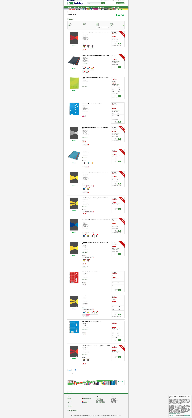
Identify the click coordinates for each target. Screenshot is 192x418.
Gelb (97, 24)
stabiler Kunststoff (90, 185)
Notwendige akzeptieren (180, 415)
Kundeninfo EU (85, 402)
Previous (68, 25)
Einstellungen (171, 415)
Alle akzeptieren (187, 415)
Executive (112, 24)
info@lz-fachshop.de (99, 400)
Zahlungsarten (70, 401)
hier (103, 373)
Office (111, 23)
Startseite (69, 11)
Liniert (84, 24)
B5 (70, 25)
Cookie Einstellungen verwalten (72, 410)
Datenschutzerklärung (172, 413)
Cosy (111, 26)
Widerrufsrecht (70, 406)
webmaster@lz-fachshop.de (100, 402)
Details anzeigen (84, 40)
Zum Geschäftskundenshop (78, 0)
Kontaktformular (98, 398)
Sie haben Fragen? (102, 0)
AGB (114, 0)
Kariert (84, 23)
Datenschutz (70, 403)
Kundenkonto (107, 0)
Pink (97, 25)
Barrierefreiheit (70, 409)
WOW (111, 25)
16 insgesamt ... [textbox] (99, 27)
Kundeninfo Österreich (86, 399)
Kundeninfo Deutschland (87, 398)
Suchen (103, 3)
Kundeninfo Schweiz (86, 401)
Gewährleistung (70, 407)
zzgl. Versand (117, 38)
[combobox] (94, 3)
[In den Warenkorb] (119, 43)
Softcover (84, 185)
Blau (97, 23)
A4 (70, 23)
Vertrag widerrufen (121, 0)
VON (111, 28)
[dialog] (179, 406)
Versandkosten (111, 0)
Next (123, 25)
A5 (70, 24)
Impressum (116, 0)
